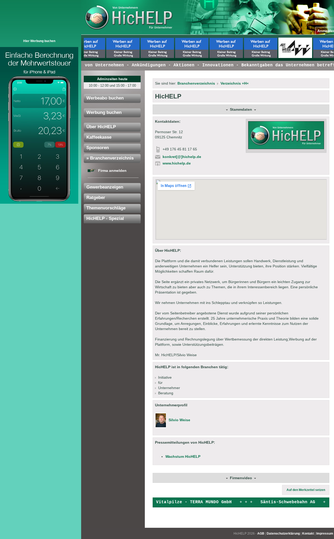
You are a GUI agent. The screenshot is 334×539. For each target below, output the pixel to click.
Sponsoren (97, 147)
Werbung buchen (104, 112)
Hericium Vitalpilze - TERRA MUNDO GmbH (178, 502)
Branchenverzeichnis (196, 83)
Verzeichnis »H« (234, 83)
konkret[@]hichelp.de (182, 157)
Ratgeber (95, 197)
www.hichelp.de (177, 163)
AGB (260, 533)
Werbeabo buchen (105, 98)
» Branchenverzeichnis (110, 158)
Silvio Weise (179, 420)
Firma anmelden (112, 170)
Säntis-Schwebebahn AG (284, 502)
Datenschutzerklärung (283, 533)
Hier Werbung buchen (39, 41)
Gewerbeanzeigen (104, 187)
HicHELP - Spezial (105, 218)
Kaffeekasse (98, 137)
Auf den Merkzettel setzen (306, 490)
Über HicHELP (101, 126)
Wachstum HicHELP (182, 456)
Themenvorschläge (106, 208)
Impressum (324, 533)
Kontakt (308, 533)
